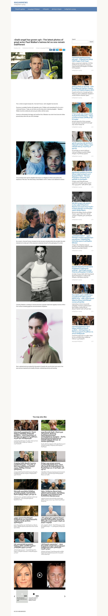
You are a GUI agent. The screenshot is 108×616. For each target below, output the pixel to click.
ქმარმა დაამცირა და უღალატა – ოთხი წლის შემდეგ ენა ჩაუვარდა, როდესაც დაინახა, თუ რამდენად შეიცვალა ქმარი (83, 88)
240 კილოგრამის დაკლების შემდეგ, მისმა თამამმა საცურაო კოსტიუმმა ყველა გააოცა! (24, 545)
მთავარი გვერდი (20, 9)
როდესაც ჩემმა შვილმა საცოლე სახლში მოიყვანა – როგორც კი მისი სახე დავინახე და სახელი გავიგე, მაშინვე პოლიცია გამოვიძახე (25, 466)
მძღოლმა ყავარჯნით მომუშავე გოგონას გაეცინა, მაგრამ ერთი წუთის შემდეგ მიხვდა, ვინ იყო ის (25, 492)
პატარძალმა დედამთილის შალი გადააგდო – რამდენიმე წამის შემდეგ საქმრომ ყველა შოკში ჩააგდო (82, 59)
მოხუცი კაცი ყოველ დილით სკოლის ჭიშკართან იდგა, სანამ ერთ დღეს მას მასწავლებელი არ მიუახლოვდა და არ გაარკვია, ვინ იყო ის (52, 466)
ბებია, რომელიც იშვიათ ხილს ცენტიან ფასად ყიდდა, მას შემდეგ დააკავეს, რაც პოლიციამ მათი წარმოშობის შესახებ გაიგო (53, 493)
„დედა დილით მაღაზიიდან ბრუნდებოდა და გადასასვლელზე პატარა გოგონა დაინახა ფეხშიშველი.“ (25, 520)
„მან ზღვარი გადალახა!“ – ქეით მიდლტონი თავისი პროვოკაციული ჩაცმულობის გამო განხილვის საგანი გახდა (53, 546)
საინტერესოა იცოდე (70, 9)
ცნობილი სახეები (56, 9)
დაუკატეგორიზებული (34, 9)
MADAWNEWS (21, 2)
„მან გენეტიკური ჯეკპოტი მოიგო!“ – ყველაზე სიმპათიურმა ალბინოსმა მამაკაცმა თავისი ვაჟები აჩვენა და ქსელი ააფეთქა (53, 520)
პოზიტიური (46, 9)
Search (74, 39)
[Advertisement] (54, 24)
